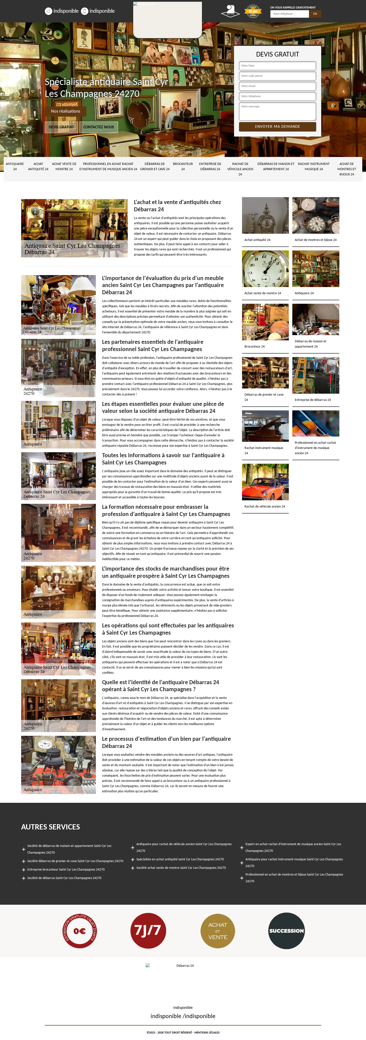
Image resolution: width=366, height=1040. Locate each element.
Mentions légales (207, 1032)
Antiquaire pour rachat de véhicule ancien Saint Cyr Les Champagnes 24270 (184, 847)
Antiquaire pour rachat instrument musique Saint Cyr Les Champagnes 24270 (294, 863)
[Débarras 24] (167, 20)
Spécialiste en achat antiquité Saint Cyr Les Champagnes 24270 (180, 859)
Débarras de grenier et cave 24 (155, 166)
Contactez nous (98, 127)
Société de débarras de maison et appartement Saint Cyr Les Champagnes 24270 (69, 849)
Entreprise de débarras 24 (210, 166)
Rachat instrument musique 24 (314, 166)
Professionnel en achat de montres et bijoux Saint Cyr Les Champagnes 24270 (294, 878)
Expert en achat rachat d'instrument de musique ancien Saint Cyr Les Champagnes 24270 (293, 847)
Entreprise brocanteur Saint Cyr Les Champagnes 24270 (66, 870)
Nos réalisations (65, 111)
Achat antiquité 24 (38, 166)
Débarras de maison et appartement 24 (276, 166)
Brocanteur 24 (183, 166)
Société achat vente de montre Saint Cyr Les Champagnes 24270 (181, 868)
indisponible (66, 11)
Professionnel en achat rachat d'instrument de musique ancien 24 (108, 166)
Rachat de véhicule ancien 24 (240, 169)
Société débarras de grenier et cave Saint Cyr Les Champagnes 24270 (75, 861)
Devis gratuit (61, 127)
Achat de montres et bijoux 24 (346, 169)
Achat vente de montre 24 (64, 166)
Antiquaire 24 (15, 166)
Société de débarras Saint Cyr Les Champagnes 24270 (64, 878)
